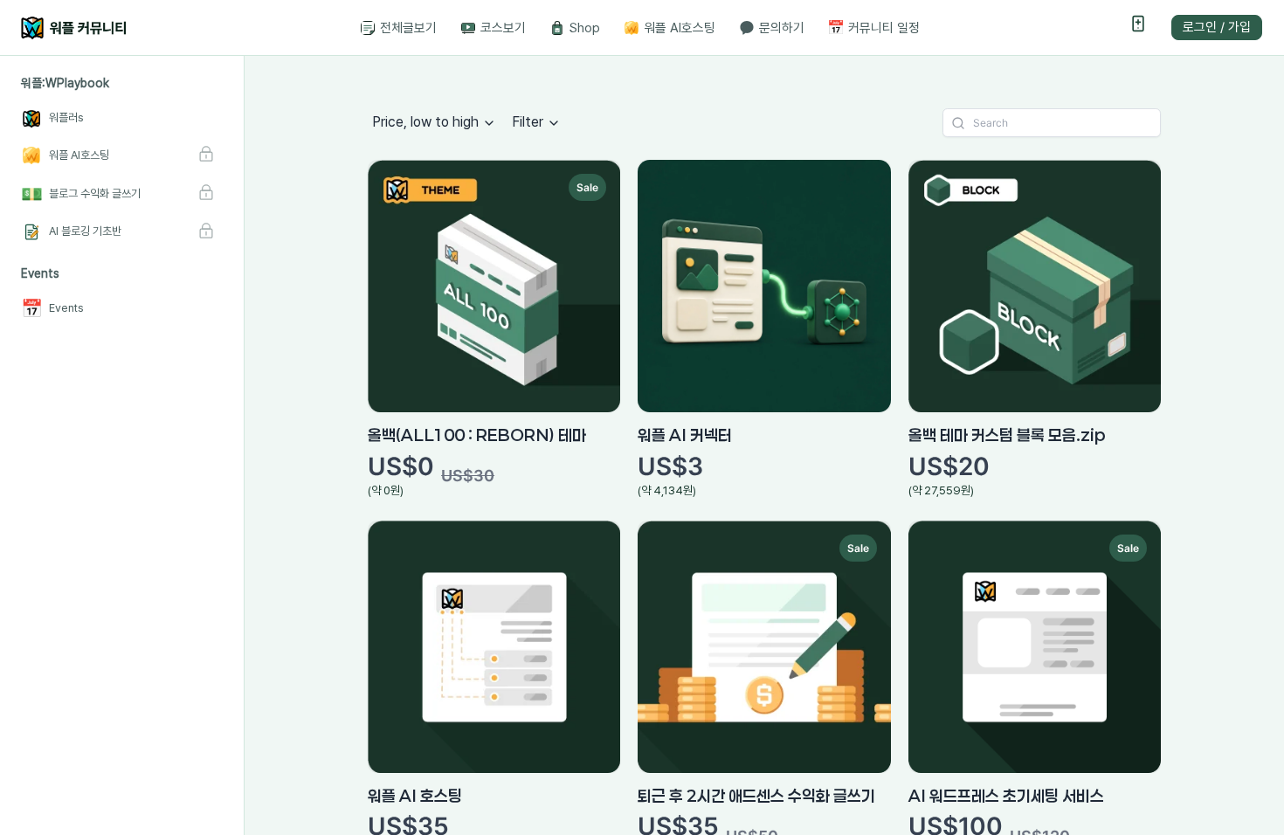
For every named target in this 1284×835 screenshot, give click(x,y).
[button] (65, 83)
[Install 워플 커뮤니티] (1138, 27)
